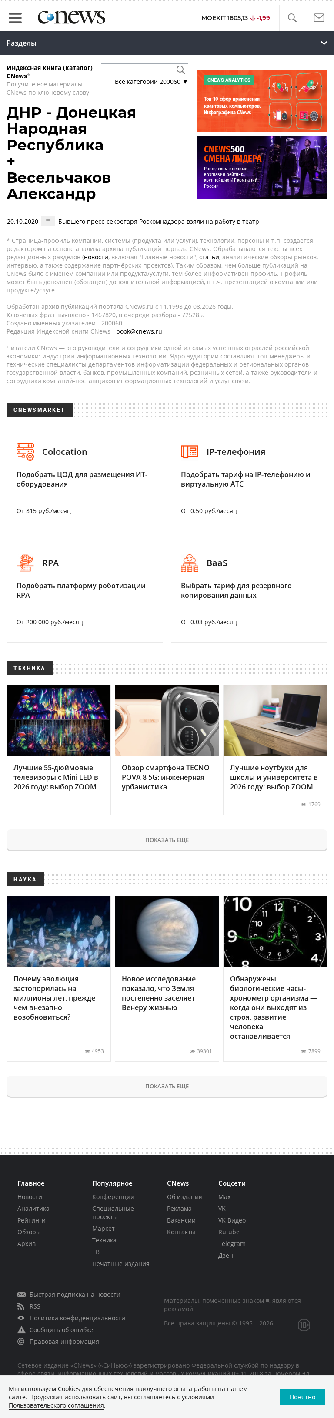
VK (222, 1208)
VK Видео (232, 1220)
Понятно (302, 1397)
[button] (292, 18)
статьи (209, 257)
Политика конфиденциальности (77, 1318)
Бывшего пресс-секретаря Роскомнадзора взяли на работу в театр (158, 221)
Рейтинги (31, 1220)
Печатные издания (121, 1263)
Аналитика (33, 1208)
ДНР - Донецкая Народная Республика (71, 128)
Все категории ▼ (151, 81)
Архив (26, 1243)
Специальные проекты (113, 1212)
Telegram (232, 1243)
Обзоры (29, 1232)
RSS (35, 1306)
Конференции (113, 1197)
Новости (29, 1197)
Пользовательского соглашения (56, 1405)
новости (96, 257)
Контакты (181, 1232)
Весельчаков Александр (59, 186)
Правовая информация (64, 1341)
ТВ (96, 1252)
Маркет (103, 1228)
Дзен (225, 1255)
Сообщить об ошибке (61, 1329)
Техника (104, 1240)
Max (224, 1197)
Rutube (229, 1232)
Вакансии (181, 1220)
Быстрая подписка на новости (75, 1294)
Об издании (185, 1197)
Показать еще (167, 840)
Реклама (179, 1208)
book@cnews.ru (139, 331)
